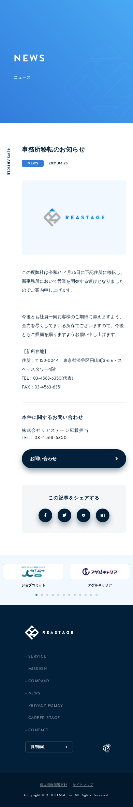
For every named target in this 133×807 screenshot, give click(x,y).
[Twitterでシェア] (64, 515)
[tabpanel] (33, 575)
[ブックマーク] (102, 515)
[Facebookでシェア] (45, 515)
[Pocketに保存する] (83, 515)
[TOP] (75, 633)
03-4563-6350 (50, 437)
